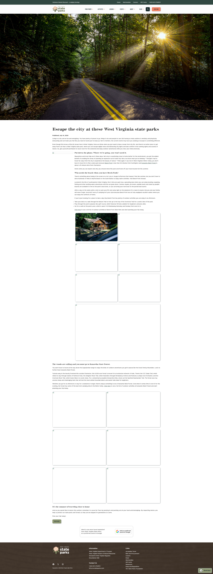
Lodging (111, 9)
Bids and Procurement (132, 553)
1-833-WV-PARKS (155, 2)
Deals (118, 2)
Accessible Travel (131, 551)
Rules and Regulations (132, 566)
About (131, 9)
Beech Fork (108, 163)
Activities (100, 9)
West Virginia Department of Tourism (100, 551)
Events (122, 9)
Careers (135, 2)
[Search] (148, 9)
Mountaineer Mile (94, 558)
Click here (78, 209)
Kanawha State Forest (149, 163)
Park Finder (88, 9)
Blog (140, 9)
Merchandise (127, 2)
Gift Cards (143, 2)
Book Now (156, 9)
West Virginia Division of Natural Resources (102, 553)
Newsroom (129, 564)
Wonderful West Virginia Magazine (99, 555)
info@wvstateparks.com (96, 568)
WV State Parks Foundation (134, 568)
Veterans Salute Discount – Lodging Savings (66, 2)
